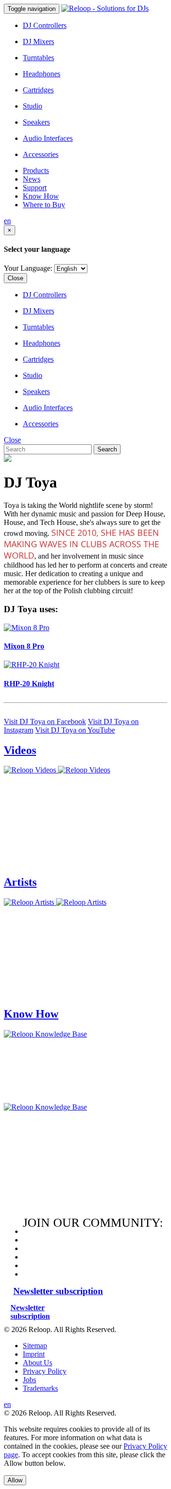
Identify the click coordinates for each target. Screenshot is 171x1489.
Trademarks (40, 1388)
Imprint (34, 1354)
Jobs (29, 1380)
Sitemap (35, 1346)
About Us (37, 1363)
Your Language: (28, 268)
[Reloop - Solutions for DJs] (105, 8)
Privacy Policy (44, 1371)
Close (15, 278)
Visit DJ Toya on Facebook (45, 721)
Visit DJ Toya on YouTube (75, 730)
